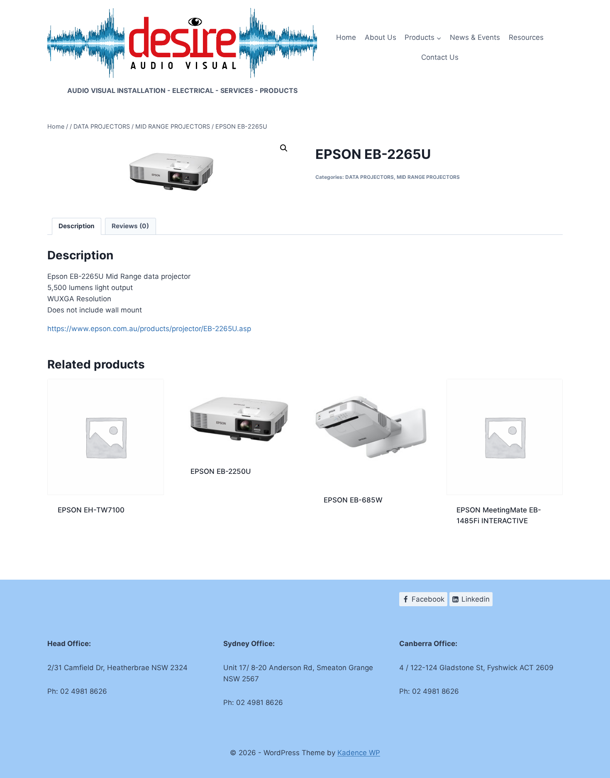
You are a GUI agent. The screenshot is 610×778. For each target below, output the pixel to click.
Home (346, 37)
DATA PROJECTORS (369, 177)
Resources (526, 37)
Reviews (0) (130, 226)
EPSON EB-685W (353, 500)
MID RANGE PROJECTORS (428, 177)
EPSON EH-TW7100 (91, 510)
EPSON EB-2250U (220, 471)
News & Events (475, 37)
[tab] (77, 226)
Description (77, 226)
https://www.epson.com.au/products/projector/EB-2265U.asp (149, 328)
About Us (380, 37)
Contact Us (440, 57)
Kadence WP (358, 753)
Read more (75, 537)
